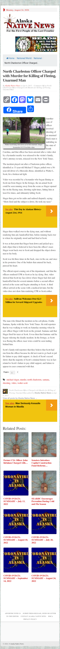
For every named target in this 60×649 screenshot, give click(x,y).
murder (23, 379)
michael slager (13, 379)
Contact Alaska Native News (33, 616)
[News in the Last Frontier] (30, 23)
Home (12, 58)
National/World (24, 58)
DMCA (50, 616)
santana (46, 379)
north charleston (34, 379)
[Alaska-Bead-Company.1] (36, 43)
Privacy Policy (30, 619)
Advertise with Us (13, 613)
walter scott (22, 382)
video (13, 382)
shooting (6, 382)
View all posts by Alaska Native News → (20, 398)
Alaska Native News (12, 85)
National (38, 58)
